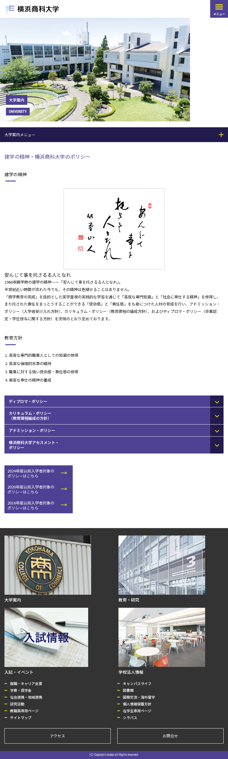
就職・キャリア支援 (26, 683)
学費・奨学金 (20, 690)
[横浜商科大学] (32, 10)
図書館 (128, 690)
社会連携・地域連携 (26, 696)
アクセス (57, 736)
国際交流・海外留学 (139, 696)
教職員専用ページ (24, 710)
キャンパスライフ (137, 683)
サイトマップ (20, 717)
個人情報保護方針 (137, 703)
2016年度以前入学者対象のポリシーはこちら (30, 505)
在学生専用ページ (137, 710)
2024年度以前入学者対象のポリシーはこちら (30, 473)
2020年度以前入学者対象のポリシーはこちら (30, 489)
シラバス (130, 717)
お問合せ (170, 736)
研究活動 (17, 703)
